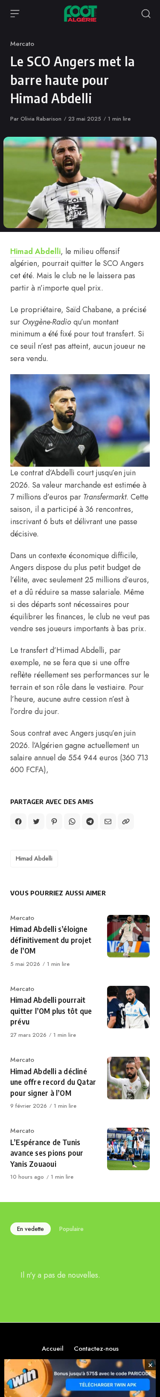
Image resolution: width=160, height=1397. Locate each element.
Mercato (22, 43)
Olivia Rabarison (40, 119)
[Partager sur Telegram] (90, 821)
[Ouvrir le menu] (14, 13)
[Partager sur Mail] (108, 821)
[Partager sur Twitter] (36, 821)
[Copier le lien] (126, 821)
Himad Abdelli (35, 251)
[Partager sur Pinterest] (54, 821)
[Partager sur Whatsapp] (72, 821)
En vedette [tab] (30, 1229)
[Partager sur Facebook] (18, 821)
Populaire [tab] (71, 1229)
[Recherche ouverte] (145, 13)
